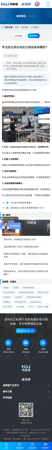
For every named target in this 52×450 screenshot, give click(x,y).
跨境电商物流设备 (26, 292)
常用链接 (7, 397)
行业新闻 (34, 27)
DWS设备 (20, 307)
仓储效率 (18, 297)
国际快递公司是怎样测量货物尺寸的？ (27, 208)
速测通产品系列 (11, 385)
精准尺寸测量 (43, 307)
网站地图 (7, 439)
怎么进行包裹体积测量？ (21, 202)
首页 (16, 27)
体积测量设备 (28, 288)
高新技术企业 (43, 292)
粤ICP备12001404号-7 (33, 439)
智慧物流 (6, 297)
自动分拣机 (7, 307)
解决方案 (7, 391)
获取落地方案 (26, 330)
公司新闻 (18, 36)
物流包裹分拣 (20, 302)
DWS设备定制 (8, 292)
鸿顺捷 (6, 288)
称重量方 (6, 302)
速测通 (16, 288)
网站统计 (45, 439)
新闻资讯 (24, 27)
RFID (31, 307)
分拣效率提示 (35, 302)
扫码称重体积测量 (34, 297)
